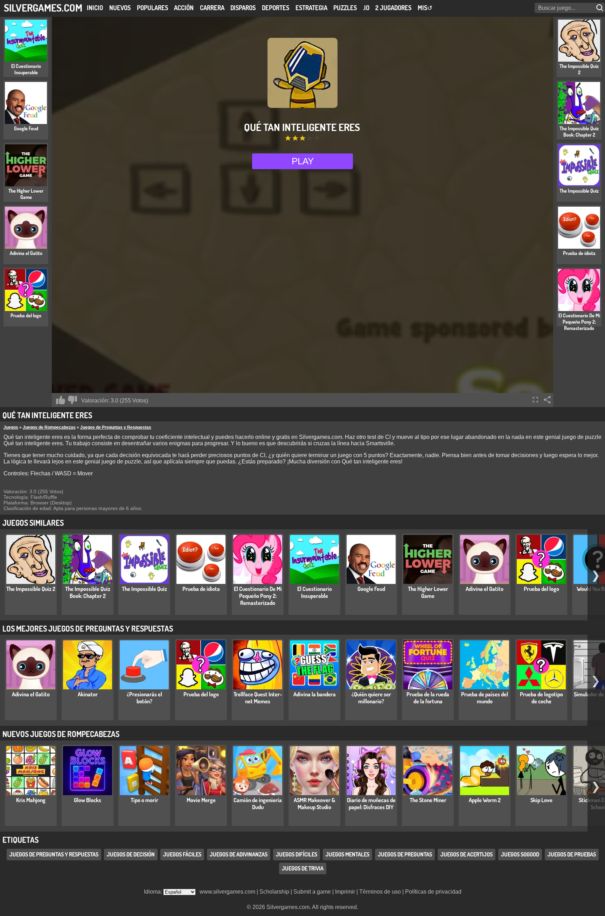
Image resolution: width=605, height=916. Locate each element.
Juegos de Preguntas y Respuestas (115, 427)
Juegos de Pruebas (572, 854)
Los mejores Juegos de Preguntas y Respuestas (87, 628)
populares (152, 8)
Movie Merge (201, 800)
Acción (184, 8)
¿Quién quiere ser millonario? (371, 698)
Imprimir (345, 892)
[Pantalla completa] (535, 399)
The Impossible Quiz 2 (30, 588)
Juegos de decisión (131, 854)
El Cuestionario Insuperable (314, 592)
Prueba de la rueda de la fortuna (427, 698)
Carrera (212, 8)
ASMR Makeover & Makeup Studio (314, 804)
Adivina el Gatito (484, 588)
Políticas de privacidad (433, 892)
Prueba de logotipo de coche (541, 698)
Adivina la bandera (314, 694)
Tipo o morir (144, 800)
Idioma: (154, 892)
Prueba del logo (541, 588)
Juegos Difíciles (296, 854)
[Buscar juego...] (600, 8)
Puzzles (345, 8)
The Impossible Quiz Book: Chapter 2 (87, 592)
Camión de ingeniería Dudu (258, 804)
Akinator (88, 694)
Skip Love (541, 800)
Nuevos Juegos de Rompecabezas (60, 734)
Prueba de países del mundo (484, 698)
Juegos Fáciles (182, 854)
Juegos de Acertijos (466, 854)
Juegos (11, 427)
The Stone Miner (428, 800)
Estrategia (311, 8)
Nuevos (120, 8)
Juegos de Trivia (303, 868)
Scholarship (274, 892)
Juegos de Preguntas (405, 854)
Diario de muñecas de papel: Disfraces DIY (371, 804)
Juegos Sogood (520, 854)
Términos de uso (380, 892)
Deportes (275, 8)
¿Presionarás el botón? (144, 698)
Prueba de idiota (201, 588)
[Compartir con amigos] (547, 399)
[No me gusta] (72, 400)
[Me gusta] (60, 400)
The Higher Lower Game (428, 592)
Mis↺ (425, 8)
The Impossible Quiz (144, 588)
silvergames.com (43, 7)
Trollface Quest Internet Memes (258, 698)
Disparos (243, 8)
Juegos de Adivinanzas (238, 854)
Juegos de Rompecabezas (49, 427)
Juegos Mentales (347, 854)
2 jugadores (393, 8)
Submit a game (312, 892)
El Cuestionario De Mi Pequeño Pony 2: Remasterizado (258, 595)
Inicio (95, 8)
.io (366, 8)
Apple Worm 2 (485, 800)
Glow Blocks (87, 800)
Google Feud (371, 588)
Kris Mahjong (31, 800)
